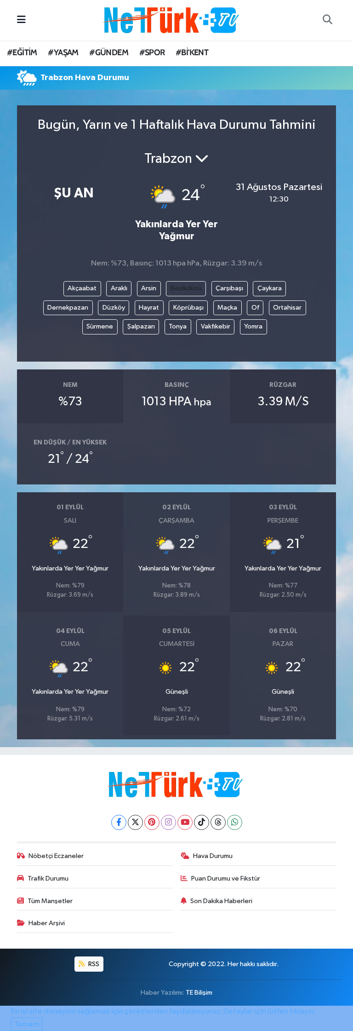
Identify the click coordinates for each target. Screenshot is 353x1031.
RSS (93, 964)
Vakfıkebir (215, 326)
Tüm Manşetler (50, 901)
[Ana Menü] (21, 20)
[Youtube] (185, 822)
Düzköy (113, 307)
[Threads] (218, 822)
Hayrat (149, 307)
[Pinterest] (151, 822)
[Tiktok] (201, 822)
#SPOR (152, 52)
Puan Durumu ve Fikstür (225, 878)
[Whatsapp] (234, 822)
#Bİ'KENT (192, 52)
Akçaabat (82, 288)
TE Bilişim (199, 992)
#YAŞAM (63, 52)
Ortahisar (287, 307)
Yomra (253, 326)
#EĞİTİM (22, 52)
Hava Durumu (213, 855)
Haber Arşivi (46, 923)
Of (255, 307)
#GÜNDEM (108, 52)
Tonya (178, 326)
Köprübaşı (188, 307)
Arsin (148, 288)
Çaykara (269, 288)
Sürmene (99, 326)
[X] (135, 822)
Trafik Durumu (48, 878)
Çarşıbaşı (229, 288)
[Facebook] (118, 822)
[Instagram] (168, 822)
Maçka (227, 307)
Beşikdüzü (186, 288)
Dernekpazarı (67, 307)
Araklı (119, 288)
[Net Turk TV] (172, 20)
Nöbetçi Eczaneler (56, 855)
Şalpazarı (141, 326)
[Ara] (327, 20)
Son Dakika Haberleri (221, 901)
